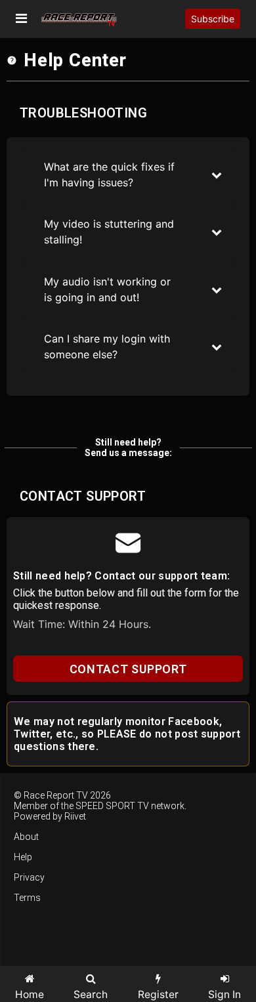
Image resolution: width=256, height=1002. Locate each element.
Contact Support (128, 669)
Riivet (75, 816)
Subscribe (212, 18)
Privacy (29, 877)
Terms (27, 897)
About (26, 836)
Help (23, 857)
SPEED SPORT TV (112, 806)
